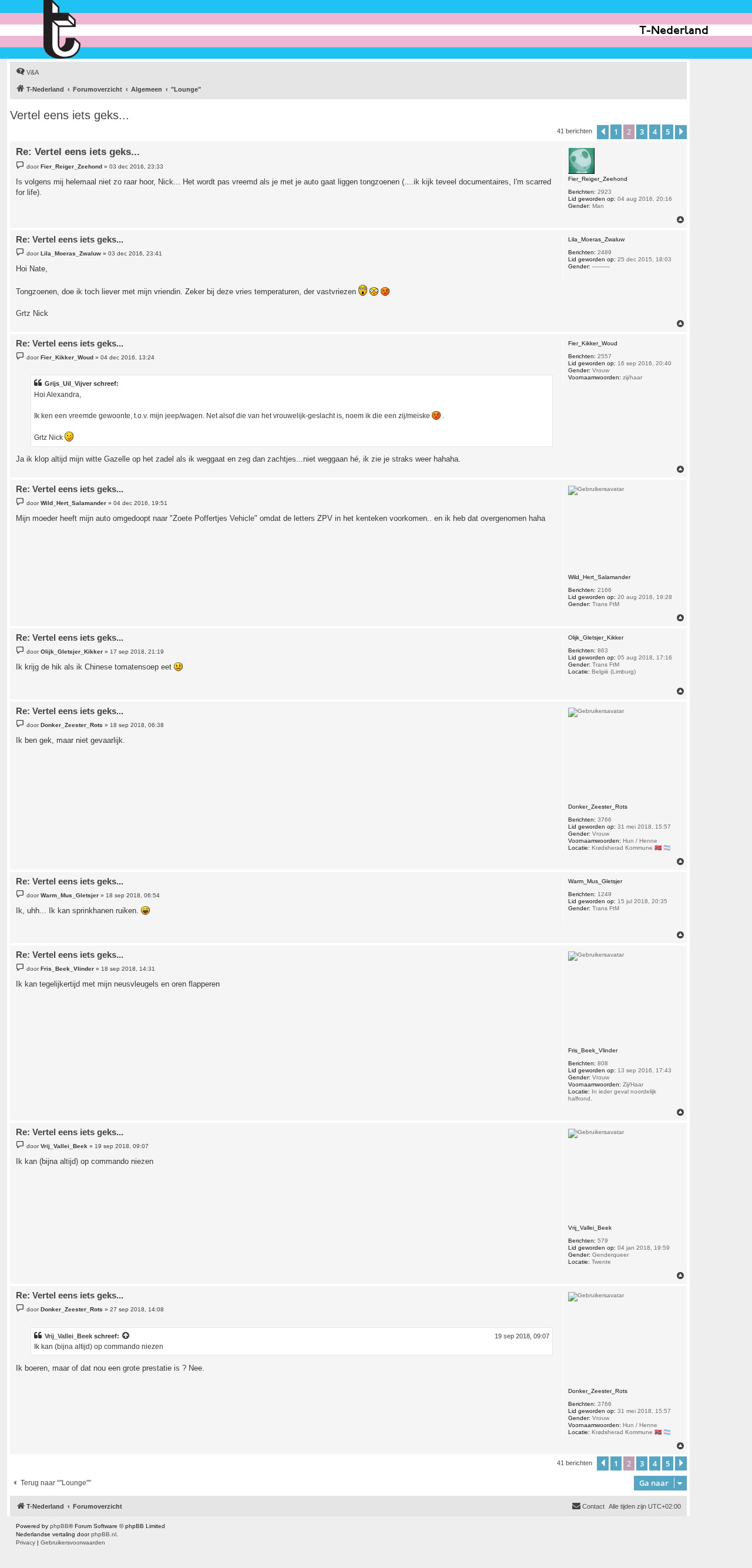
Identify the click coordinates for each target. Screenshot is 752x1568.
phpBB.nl (103, 1534)
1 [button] (616, 131)
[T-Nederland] (87, 29)
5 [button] (668, 131)
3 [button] (642, 131)
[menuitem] (27, 72)
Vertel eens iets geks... (69, 115)
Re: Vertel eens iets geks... (78, 151)
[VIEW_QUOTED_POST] (126, 1336)
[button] (603, 132)
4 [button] (655, 131)
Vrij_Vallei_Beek (68, 1336)
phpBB (59, 1526)
